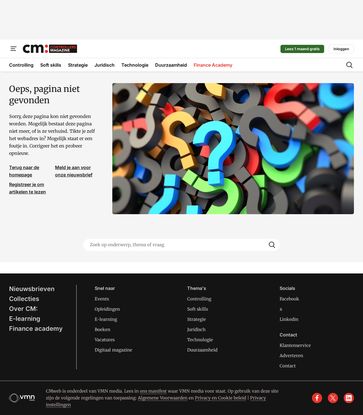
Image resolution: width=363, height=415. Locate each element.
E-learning (24, 318)
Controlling (199, 299)
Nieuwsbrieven (31, 288)
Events (102, 299)
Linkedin (289, 319)
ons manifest (153, 391)
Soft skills (197, 309)
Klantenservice (295, 345)
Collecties (24, 298)
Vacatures (105, 339)
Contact (288, 365)
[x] (333, 398)
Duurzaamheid (202, 350)
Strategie (196, 319)
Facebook (289, 299)
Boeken (102, 329)
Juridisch (196, 329)
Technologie (200, 339)
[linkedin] (349, 398)
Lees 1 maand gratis (302, 49)
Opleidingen (107, 309)
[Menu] (13, 48)
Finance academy (36, 328)
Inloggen (341, 49)
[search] (349, 65)
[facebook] (317, 398)
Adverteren (291, 355)
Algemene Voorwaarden (162, 398)
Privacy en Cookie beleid (220, 398)
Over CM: (23, 308)
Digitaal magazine (113, 350)
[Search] (272, 245)
